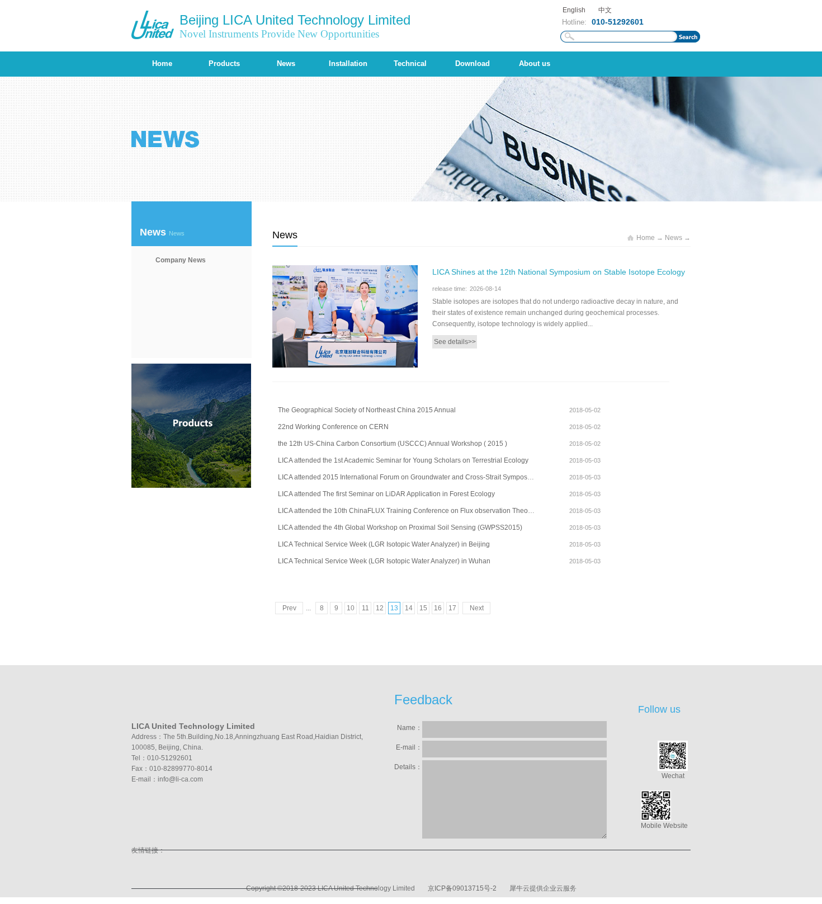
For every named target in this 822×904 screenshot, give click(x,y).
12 (380, 608)
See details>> (455, 342)
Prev (289, 608)
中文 (605, 10)
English (574, 10)
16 (438, 608)
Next (477, 608)
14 (409, 608)
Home (162, 63)
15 (423, 608)
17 (452, 608)
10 (351, 608)
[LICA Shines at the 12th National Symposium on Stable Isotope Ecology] (345, 272)
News (673, 238)
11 (365, 608)
